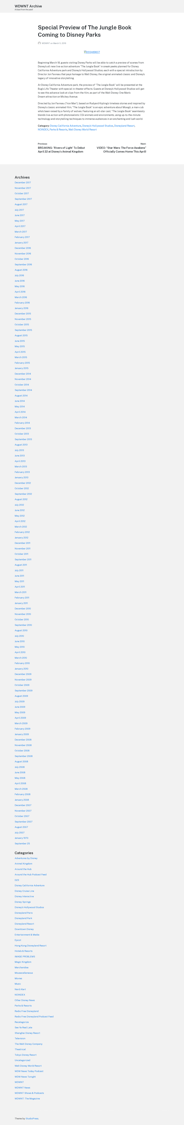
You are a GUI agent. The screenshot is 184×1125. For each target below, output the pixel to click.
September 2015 (23, 330)
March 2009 (21, 723)
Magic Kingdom (23, 962)
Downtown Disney (24, 929)
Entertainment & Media (27, 934)
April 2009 (20, 717)
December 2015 (23, 313)
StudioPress (32, 1118)
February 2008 (22, 794)
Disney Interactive (24, 896)
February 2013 (22, 472)
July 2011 (19, 570)
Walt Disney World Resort (82, 129)
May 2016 (20, 286)
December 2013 (23, 428)
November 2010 (23, 614)
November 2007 (23, 810)
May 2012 (20, 515)
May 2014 (20, 406)
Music (18, 983)
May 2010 (20, 647)
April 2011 (20, 586)
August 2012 (21, 499)
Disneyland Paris (24, 912)
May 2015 (20, 346)
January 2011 (21, 603)
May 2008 (20, 778)
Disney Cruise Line (24, 891)
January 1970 (21, 838)
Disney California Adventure (65, 125)
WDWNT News (22, 1087)
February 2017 (22, 237)
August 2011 (21, 565)
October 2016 (22, 259)
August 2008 (21, 761)
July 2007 (20, 832)
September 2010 (23, 625)
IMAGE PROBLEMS (25, 956)
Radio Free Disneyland (27, 1011)
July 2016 (19, 275)
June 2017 (20, 215)
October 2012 (22, 488)
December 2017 (23, 182)
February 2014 (22, 422)
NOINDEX (43, 129)
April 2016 (20, 291)
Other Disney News (25, 1000)
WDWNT (46, 43)
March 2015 (21, 357)
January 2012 (21, 537)
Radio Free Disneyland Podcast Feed (34, 1016)
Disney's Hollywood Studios (97, 125)
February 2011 (22, 597)
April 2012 (20, 521)
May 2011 (19, 581)
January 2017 (21, 242)
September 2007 (23, 821)
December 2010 (23, 608)
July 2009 (20, 701)
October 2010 (22, 619)
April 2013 (20, 461)
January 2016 (21, 308)
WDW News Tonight (25, 1076)
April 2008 (20, 783)
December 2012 (23, 483)
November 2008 (23, 745)
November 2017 (23, 188)
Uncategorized (22, 1060)
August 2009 (21, 696)
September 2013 (23, 439)
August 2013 (21, 444)
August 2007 (21, 827)
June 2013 (20, 455)
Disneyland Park (23, 918)
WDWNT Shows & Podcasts (29, 1093)
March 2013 (21, 466)
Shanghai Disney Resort (27, 1033)
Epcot (18, 940)
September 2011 (23, 559)
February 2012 (22, 532)
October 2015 (22, 324)
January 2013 (21, 477)
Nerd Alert (20, 989)
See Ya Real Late (23, 1027)
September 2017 (23, 199)
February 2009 (22, 728)
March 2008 (21, 789)
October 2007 (22, 816)
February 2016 (22, 302)
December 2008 (23, 739)
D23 (17, 880)
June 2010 (20, 641)
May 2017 (20, 220)
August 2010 (21, 630)
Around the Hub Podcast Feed (30, 874)
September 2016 (23, 264)
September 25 (22, 843)
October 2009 (22, 685)
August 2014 (21, 395)
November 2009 (23, 679)
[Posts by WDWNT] (40, 43)
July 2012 (19, 504)
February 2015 (22, 362)
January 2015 (21, 368)
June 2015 (20, 341)
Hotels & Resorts (23, 951)
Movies (18, 978)
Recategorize (22, 1022)
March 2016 (21, 297)
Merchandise (21, 967)
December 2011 (22, 543)
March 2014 (21, 417)
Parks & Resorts (58, 129)
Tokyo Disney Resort (26, 1055)
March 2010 (21, 657)
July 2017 (19, 210)
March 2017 (21, 231)
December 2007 (23, 805)
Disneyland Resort (124, 125)
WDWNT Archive (28, 6)
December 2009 (23, 674)
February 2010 (22, 663)
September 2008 (24, 756)
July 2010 (19, 636)
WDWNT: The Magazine (27, 1098)
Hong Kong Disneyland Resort (30, 945)
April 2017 (20, 226)
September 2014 (23, 390)
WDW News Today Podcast (29, 1071)
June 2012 (20, 510)
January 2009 (22, 734)
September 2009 (23, 690)
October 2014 (22, 384)
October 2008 (22, 750)
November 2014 (23, 379)
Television (20, 1038)
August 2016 (21, 270)
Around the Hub (23, 869)
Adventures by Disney (26, 858)
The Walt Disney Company (28, 1044)
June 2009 (20, 707)
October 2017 (22, 193)
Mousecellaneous (24, 973)
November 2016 (23, 253)
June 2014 (20, 401)
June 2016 (20, 280)
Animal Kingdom (23, 863)
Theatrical (20, 1049)
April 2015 (20, 352)
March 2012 (21, 526)
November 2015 (23, 319)
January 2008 (22, 799)
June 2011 (19, 575)
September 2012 (23, 494)
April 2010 (20, 652)
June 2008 (20, 772)
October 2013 (22, 433)
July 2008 (20, 767)
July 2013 (19, 450)
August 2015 (21, 335)
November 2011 (22, 548)
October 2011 (21, 554)
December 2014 (23, 373)
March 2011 (20, 592)
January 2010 (21, 668)
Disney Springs (23, 902)
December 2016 (23, 248)
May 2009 (20, 712)
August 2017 (21, 204)
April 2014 (20, 412)
